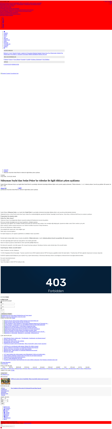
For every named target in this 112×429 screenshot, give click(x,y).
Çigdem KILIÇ (16, 324)
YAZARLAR (7, 44)
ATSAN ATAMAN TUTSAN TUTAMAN (29, 329)
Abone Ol (3, 188)
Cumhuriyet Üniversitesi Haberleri (29, 53)
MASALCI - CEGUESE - (24, 333)
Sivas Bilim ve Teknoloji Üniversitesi (19, 54)
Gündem (6, 33)
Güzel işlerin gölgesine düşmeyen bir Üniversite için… (35, 323)
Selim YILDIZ (15, 322)
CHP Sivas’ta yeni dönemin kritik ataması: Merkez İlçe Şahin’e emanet (21, 346)
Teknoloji (14, 53)
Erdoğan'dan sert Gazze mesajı (11, 342)
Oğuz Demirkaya (17, 323)
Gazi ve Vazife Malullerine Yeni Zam (13, 358)
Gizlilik (28, 59)
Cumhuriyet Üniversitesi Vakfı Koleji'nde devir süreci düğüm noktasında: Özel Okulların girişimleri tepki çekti (30, 359)
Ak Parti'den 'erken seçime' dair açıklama (14, 341)
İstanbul (39, 53)
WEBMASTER (15, 64)
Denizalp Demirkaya (20, 331)
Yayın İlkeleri (16, 59)
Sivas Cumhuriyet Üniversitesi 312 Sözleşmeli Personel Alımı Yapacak (21, 347)
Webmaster (8, 417)
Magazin (6, 38)
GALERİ (6, 45)
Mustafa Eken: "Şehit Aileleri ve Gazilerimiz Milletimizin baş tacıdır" (20, 350)
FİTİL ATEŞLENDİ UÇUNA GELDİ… (35, 331)
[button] (4, 48)
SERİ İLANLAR (42, 54)
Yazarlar (7, 412)
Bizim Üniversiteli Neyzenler (26, 330)
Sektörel (59, 53)
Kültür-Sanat (7, 39)
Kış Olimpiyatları (52, 53)
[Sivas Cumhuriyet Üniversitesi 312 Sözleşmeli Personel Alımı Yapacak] (5, 395)
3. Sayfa (10, 53)
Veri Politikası (45, 59)
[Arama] (3, 19)
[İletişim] (3, 20)
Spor (5, 37)
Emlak (18, 53)
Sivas (46, 53)
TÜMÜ (13, 318)
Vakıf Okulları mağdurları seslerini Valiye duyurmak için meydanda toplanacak (23, 355)
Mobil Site (7, 406)
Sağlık (5, 41)
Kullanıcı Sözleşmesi (36, 59)
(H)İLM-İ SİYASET (32, 327)
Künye (11, 59)
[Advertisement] (28, 77)
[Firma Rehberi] (3, 22)
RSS (6, 419)
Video (6, 411)
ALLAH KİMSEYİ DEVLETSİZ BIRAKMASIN (32, 324)
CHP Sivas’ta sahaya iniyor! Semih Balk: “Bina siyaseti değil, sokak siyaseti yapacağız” (25, 343)
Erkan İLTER (15, 326)
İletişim (6, 59)
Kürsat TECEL (16, 320)
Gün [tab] (111, 1)
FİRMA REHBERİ (33, 54)
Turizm (43, 53)
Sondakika (7, 408)
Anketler (7, 413)
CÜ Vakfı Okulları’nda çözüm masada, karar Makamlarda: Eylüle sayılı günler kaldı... (25, 354)
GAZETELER (7, 64)
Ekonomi (6, 42)
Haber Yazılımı (27, 423)
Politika (5, 34)
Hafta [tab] (111, 2)
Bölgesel (6, 53)
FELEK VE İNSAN (25, 322)
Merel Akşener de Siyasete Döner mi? (29, 320)
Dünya (5, 35)
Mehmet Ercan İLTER (21, 327)
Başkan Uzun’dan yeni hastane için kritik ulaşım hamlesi (17, 349)
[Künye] (3, 26)
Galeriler (7, 409)
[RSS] (3, 27)
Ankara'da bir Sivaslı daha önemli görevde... (15, 357)
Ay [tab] (110, 4)
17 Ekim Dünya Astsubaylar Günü (27, 326)
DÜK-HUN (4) (35, 333)
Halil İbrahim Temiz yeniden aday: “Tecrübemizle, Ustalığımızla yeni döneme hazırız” (25, 338)
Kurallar (23, 59)
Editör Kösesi (15, 329)
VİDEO (6, 46)
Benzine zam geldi (8, 351)
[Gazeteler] (3, 24)
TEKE (35, 330)
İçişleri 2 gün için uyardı (10, 339)
